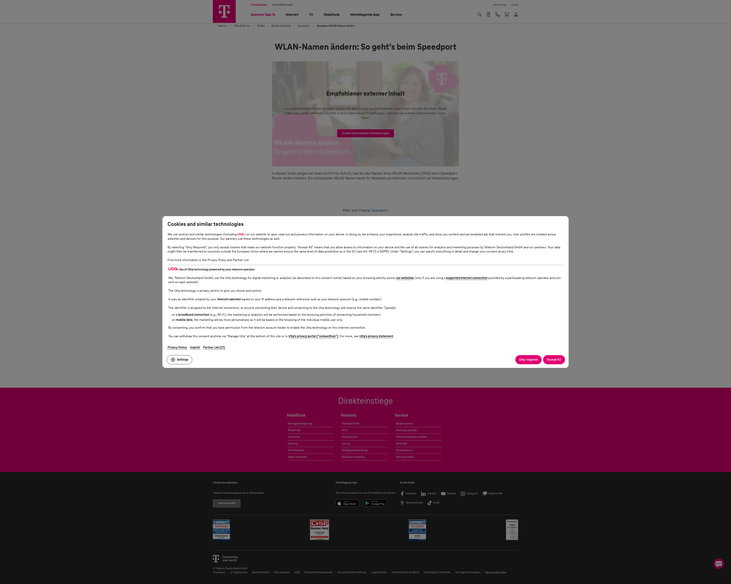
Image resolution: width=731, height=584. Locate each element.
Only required (528, 360)
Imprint (195, 347)
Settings (182, 360)
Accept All (554, 360)
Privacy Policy (177, 347)
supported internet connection (467, 278)
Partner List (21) (214, 347)
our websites (405, 278)
